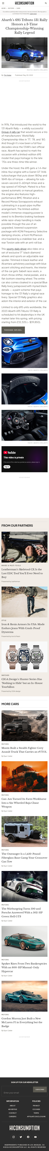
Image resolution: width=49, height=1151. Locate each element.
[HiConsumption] (24, 3)
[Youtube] (35, 1137)
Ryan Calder (8, 756)
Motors (11, 8)
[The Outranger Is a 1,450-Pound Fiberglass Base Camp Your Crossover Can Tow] (25, 831)
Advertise (12, 1109)
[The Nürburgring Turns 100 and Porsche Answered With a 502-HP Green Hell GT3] (25, 886)
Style (4, 620)
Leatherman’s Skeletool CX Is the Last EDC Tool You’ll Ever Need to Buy (22, 573)
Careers (12, 1116)
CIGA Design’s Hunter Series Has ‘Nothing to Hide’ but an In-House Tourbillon (22, 683)
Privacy (36, 1106)
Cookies (36, 1109)
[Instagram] (14, 1137)
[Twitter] (21, 1137)
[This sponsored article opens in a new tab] (25, 547)
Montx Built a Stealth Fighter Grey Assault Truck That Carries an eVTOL (24, 750)
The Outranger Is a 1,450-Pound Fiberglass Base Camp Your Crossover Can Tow (24, 857)
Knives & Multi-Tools (11, 565)
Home (4, 8)
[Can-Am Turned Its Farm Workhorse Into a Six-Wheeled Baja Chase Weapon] (25, 776)
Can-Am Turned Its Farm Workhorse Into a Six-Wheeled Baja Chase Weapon (24, 803)
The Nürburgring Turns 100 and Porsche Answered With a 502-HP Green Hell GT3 (22, 912)
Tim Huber (7, 75)
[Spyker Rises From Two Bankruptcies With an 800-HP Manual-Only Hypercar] (25, 941)
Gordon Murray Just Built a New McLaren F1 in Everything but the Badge (22, 1022)
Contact (12, 1113)
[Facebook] (28, 1137)
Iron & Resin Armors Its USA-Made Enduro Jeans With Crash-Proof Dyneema (23, 628)
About (12, 1106)
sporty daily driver (17, 248)
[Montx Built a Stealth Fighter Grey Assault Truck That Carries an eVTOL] (25, 725)
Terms (36, 1113)
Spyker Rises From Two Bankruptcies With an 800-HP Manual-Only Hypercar (24, 967)
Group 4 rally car (11, 131)
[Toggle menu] (3, 3)
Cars (18, 8)
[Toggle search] (46, 3)
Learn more (33, 13)
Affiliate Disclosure (36, 1116)
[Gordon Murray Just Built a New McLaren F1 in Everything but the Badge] (25, 996)
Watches (5, 675)
